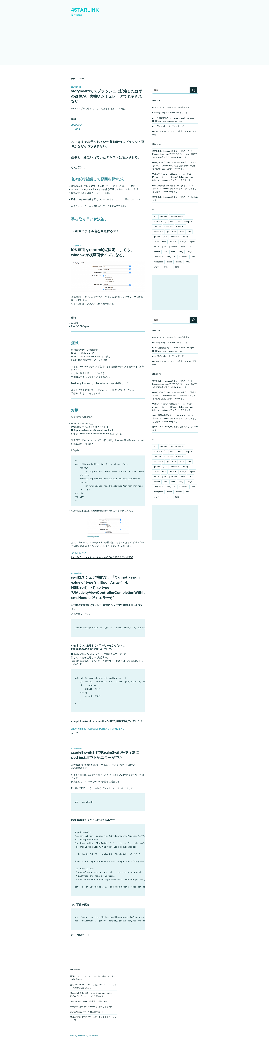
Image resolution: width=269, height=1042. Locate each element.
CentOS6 (168, 226)
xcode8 (179, 262)
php (164, 247)
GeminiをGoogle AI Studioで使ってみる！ (170, 112)
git (168, 231)
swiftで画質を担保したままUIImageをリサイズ (172, 185)
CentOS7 (180, 226)
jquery (185, 236)
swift (173, 252)
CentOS (157, 226)
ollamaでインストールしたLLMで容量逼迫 (171, 107)
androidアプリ (160, 221)
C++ (178, 221)
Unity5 (189, 252)
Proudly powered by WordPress (84, 1035)
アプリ (157, 267)
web (193, 257)
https (182, 231)
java (165, 236)
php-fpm (173, 247)
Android (163, 216)
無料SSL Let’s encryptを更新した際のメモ (170, 151)
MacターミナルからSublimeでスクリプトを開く (91, 1007)
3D (155, 216)
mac (164, 242)
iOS (189, 231)
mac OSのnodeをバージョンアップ (168, 126)
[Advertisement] (134, 44)
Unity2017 (158, 257)
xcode (169, 262)
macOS (173, 242)
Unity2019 (183, 257)
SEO (190, 247)
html (174, 231)
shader (157, 252)
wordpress (158, 262)
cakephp (188, 221)
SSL (165, 252)
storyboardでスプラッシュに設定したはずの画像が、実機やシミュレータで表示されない (106, 96)
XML (188, 262)
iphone (157, 236)
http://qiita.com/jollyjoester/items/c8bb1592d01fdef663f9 (102, 557)
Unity (180, 252)
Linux (156, 242)
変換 (177, 267)
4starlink (85, 10)
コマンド (167, 267)
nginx (192, 242)
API (171, 221)
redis (182, 247)
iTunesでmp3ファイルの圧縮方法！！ (87, 1012)
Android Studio (177, 216)
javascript (175, 236)
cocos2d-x (158, 231)
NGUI (156, 247)
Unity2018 (170, 257)
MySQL (183, 242)
